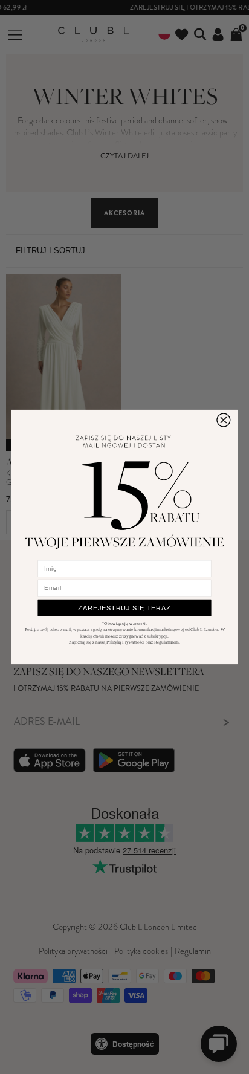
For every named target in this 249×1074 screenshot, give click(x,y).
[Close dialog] (223, 420)
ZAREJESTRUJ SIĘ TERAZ (124, 608)
